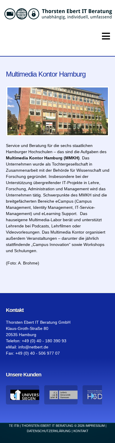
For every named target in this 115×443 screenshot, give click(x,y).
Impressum (95, 425)
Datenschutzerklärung (49, 431)
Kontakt (80, 431)
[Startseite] (57, 13)
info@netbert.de (33, 347)
